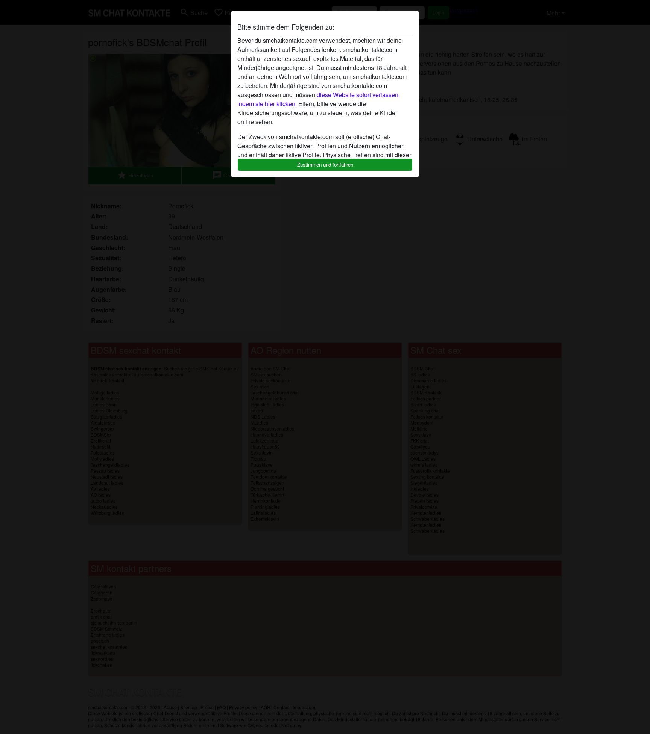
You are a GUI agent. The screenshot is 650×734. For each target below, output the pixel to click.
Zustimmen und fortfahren (325, 164)
